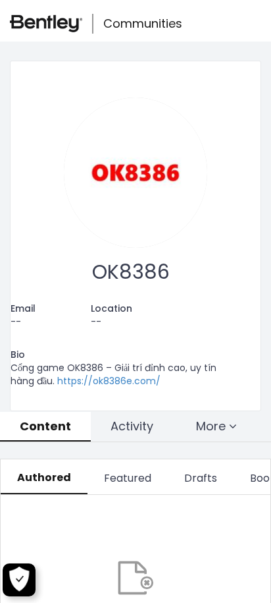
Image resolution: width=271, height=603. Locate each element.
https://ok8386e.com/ (108, 381)
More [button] (212, 426)
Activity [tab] (132, 426)
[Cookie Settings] (19, 579)
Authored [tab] (44, 477)
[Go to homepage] (46, 23)
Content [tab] (45, 426)
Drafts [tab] (200, 478)
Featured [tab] (127, 478)
